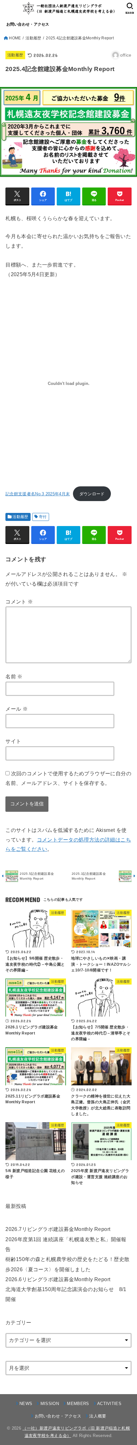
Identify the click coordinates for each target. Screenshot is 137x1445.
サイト (13, 741)
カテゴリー (18, 1322)
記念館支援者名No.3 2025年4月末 (37, 493)
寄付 (43, 517)
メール (16, 709)
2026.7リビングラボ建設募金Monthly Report (57, 1229)
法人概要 (97, 1416)
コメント (19, 601)
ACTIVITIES (109, 1403)
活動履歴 (33, 38)
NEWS (25, 1403)
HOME (15, 38)
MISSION (49, 1403)
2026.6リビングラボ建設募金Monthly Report (57, 1279)
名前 (14, 676)
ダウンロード (92, 493)
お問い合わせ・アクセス (27, 24)
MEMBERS (78, 1403)
